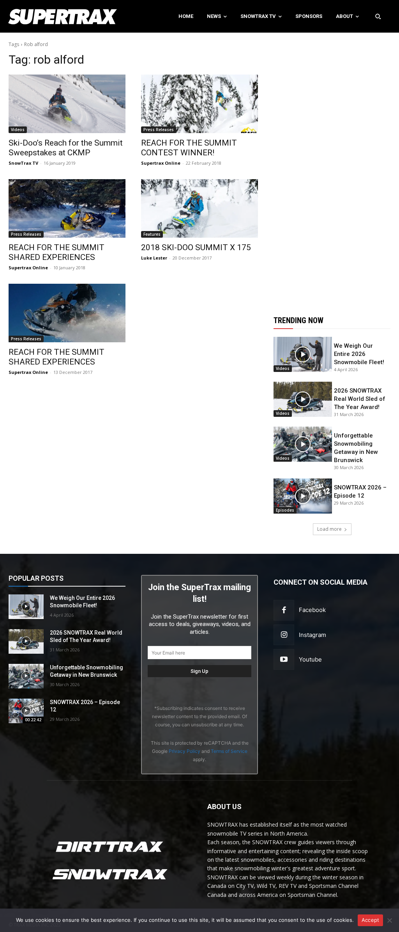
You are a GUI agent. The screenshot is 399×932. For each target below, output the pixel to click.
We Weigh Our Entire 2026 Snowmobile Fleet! (359, 354)
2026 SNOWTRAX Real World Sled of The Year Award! (359, 399)
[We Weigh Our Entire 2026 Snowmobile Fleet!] (303, 354)
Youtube (310, 659)
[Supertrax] (41, 16)
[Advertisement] (332, 169)
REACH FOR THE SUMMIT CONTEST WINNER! (189, 147)
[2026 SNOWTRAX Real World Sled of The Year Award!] (303, 399)
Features (152, 234)
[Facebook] (284, 610)
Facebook (312, 610)
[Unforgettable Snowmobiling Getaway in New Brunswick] (303, 444)
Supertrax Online (160, 163)
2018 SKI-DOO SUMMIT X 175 (196, 247)
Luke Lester (154, 258)
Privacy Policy (184, 751)
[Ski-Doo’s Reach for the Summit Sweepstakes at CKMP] (67, 104)
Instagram (312, 635)
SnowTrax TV (23, 163)
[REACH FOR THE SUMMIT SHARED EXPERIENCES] (67, 208)
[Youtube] (284, 659)
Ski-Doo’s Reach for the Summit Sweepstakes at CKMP (66, 147)
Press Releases (158, 129)
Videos (18, 129)
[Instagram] (284, 634)
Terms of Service (229, 751)
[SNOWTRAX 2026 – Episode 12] (303, 496)
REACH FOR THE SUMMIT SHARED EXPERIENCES (56, 252)
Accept (371, 920)
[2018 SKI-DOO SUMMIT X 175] (199, 208)
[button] (378, 16)
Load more (329, 529)
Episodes (285, 510)
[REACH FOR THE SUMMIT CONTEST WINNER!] (199, 104)
